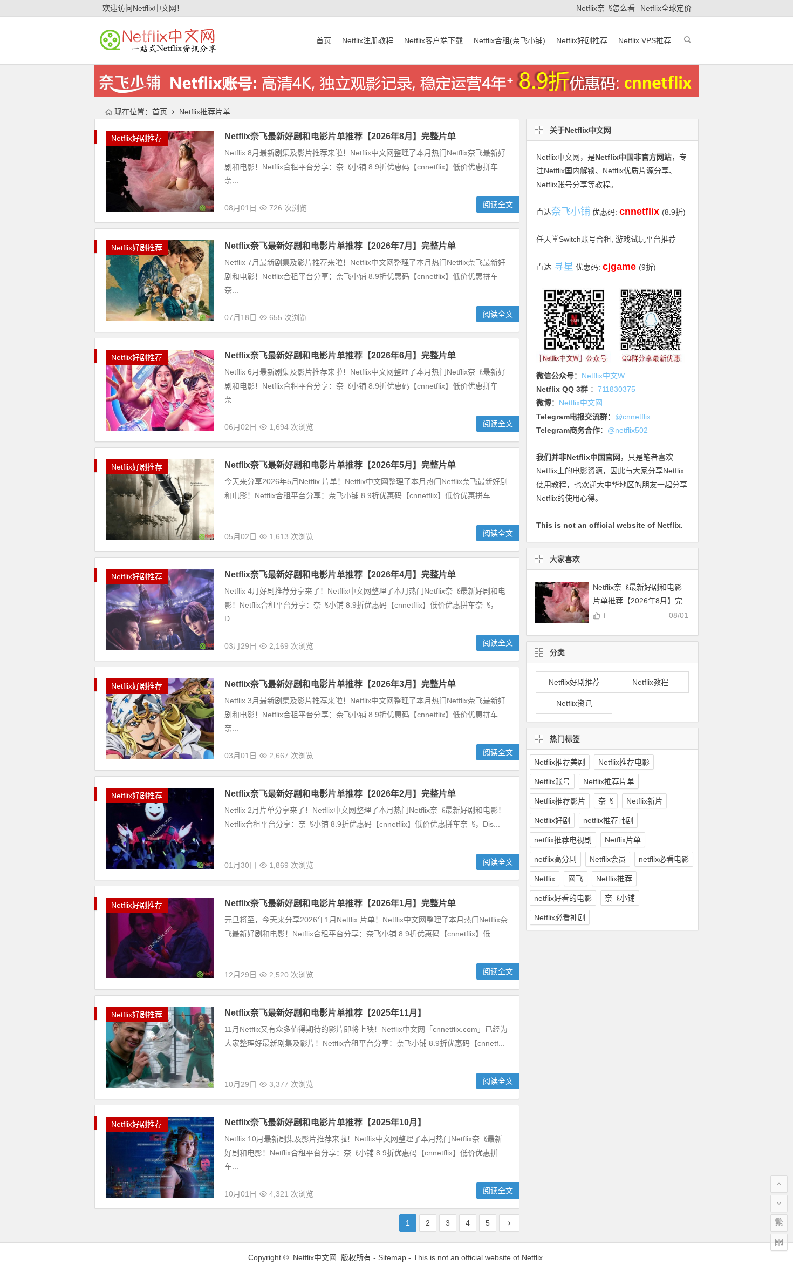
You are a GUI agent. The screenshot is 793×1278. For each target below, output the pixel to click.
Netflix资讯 (574, 703)
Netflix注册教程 (367, 40)
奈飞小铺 (620, 898)
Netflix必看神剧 (559, 917)
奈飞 (605, 801)
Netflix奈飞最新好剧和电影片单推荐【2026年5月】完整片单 (340, 465)
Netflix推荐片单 (608, 781)
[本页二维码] (779, 1242)
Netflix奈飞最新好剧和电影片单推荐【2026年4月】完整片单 (340, 574)
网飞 (575, 878)
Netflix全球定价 (666, 8)
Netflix (544, 878)
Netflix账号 (552, 781)
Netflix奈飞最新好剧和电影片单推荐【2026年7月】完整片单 (340, 245)
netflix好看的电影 (563, 898)
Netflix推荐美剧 (559, 762)
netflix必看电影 (664, 859)
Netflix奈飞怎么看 (605, 8)
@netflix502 (627, 430)
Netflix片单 (623, 839)
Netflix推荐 (614, 878)
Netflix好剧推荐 (581, 40)
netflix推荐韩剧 (608, 820)
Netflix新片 (644, 801)
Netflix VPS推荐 (644, 40)
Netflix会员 (608, 859)
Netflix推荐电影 (624, 762)
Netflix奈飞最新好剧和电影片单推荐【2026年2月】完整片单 (340, 793)
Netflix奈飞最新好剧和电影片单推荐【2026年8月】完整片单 (340, 136)
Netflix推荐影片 (559, 801)
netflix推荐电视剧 (563, 839)
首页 (323, 40)
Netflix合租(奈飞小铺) (509, 40)
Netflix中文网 (558, 157)
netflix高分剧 (555, 859)
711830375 (616, 389)
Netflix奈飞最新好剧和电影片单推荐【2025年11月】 (325, 1012)
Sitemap (392, 1257)
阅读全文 (498, 204)
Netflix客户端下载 (433, 40)
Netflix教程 (650, 682)
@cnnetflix (633, 416)
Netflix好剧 (552, 820)
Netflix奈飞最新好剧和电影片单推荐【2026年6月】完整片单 (340, 355)
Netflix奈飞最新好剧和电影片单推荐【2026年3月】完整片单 (340, 684)
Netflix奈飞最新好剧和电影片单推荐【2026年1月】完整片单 (340, 903)
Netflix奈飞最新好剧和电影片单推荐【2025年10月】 (325, 1122)
